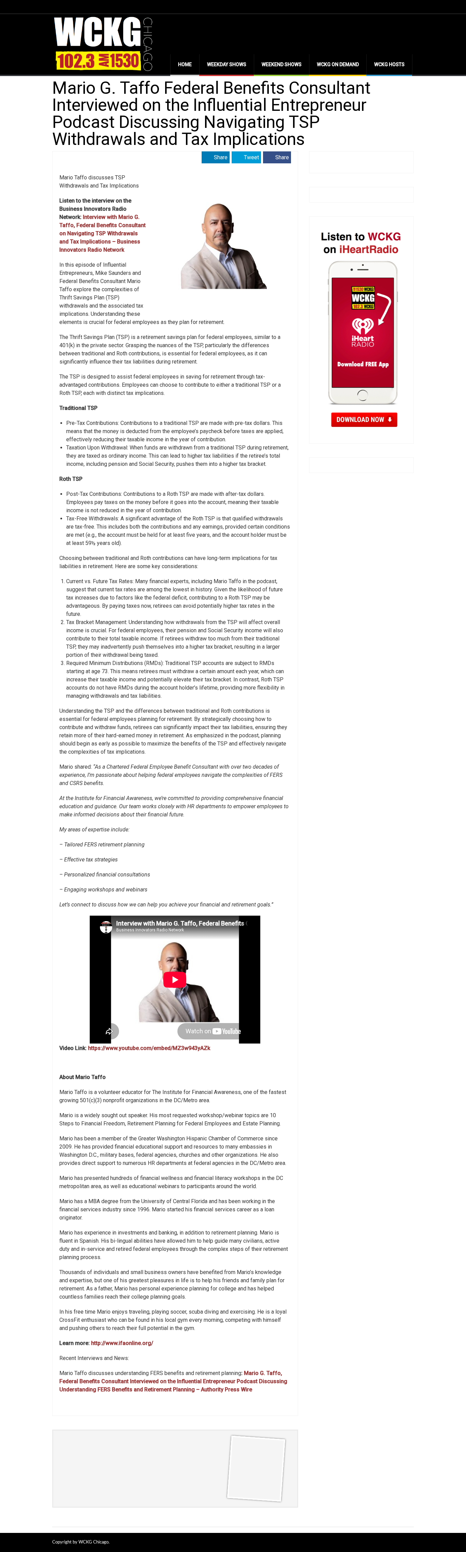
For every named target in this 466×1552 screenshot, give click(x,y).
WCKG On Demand (338, 64)
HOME (185, 64)
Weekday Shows (226, 64)
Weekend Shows (282, 64)
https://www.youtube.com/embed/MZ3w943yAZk (149, 1048)
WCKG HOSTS (389, 64)
